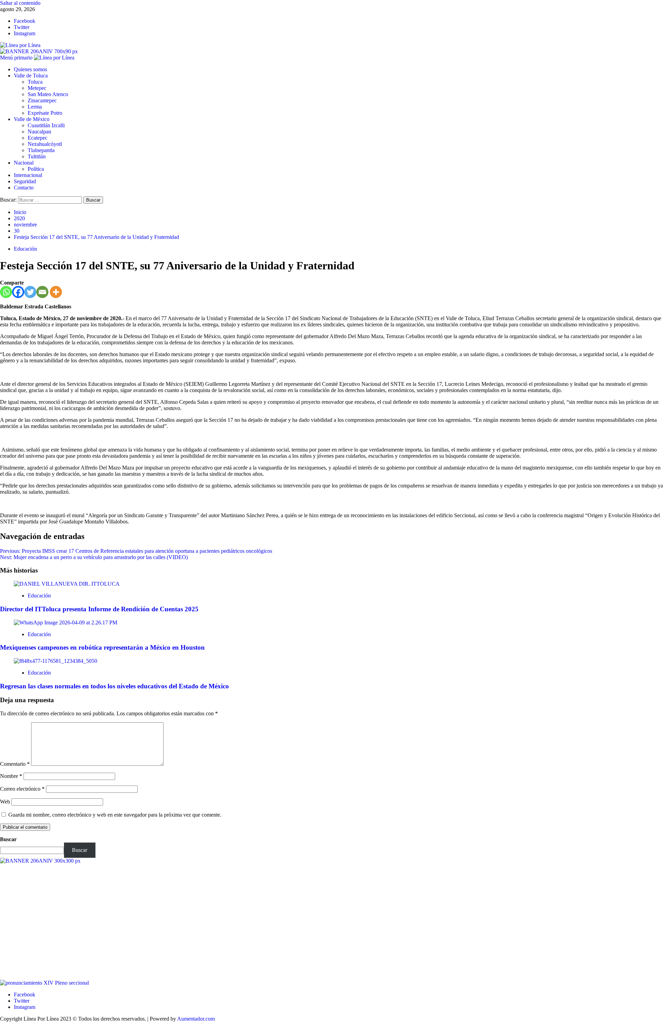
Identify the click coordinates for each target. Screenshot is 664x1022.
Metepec (37, 88)
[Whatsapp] (6, 292)
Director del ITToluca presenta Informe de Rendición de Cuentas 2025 (99, 609)
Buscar (8, 839)
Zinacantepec (42, 100)
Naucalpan (39, 131)
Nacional (24, 163)
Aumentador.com (196, 1019)
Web (5, 802)
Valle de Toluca (31, 75)
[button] (17, 58)
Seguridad (25, 181)
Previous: (136, 551)
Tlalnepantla (41, 150)
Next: (94, 557)
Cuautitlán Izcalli (46, 125)
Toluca (35, 82)
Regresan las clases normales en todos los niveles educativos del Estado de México (114, 686)
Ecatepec (37, 138)
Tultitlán (37, 156)
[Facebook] (18, 292)
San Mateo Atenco (48, 94)
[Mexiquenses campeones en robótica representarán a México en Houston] (65, 622)
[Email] (42, 292)
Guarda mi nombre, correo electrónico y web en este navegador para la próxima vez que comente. (114, 815)
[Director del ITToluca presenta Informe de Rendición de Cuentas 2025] (67, 584)
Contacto (24, 188)
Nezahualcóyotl (45, 144)
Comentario (15, 764)
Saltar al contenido (20, 3)
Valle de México (31, 119)
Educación (25, 249)
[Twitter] (30, 292)
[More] (55, 292)
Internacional (28, 175)
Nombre (11, 776)
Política (36, 169)
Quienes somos (30, 69)
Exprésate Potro (45, 113)
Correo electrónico (22, 789)
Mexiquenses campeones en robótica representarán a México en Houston (102, 647)
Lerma (35, 107)
